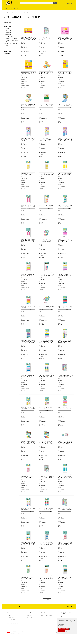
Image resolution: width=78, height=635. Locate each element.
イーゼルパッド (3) (7, 30)
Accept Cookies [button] (61, 631)
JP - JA (67, 3)
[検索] (55, 3)
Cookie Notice (61, 625)
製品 (7, 8)
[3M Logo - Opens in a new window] (9, 3)
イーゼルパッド (9, 615)
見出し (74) (6, 45)
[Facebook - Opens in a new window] (61, 616)
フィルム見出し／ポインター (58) (10, 38)
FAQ (19, 606)
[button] (70, 631)
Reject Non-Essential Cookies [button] (63, 628)
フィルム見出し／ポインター (12, 617)
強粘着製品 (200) (7, 53)
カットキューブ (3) (7, 32)
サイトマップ (29, 617)
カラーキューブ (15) (7, 34)
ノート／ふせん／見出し (11, 619)
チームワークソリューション (17, 8)
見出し (8, 621)
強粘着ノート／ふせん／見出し (12, 623)
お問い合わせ (69, 606)
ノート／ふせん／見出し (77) (9, 36)
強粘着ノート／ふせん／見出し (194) (11, 43)
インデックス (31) (7, 28)
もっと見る (47, 599)
